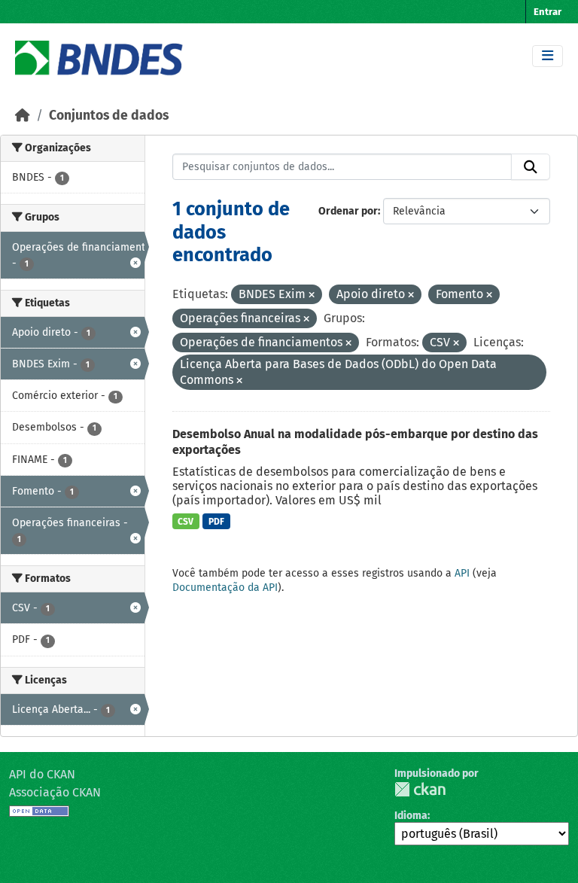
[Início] (22, 115)
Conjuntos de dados (109, 115)
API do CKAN (42, 774)
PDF (216, 521)
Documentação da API (225, 587)
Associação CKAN (55, 792)
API (462, 573)
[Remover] (312, 295)
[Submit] (530, 167)
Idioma (410, 815)
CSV (185, 521)
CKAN (420, 789)
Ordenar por (348, 211)
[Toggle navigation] (547, 56)
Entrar (547, 11)
